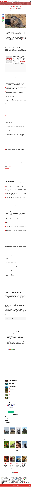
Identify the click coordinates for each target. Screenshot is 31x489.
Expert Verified (13, 8)
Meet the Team (12, 475)
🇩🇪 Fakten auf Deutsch (4, 477)
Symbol (6, 416)
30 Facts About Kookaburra (12, 389)
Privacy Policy (16, 476)
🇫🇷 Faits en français (11, 477)
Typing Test (6, 420)
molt (23, 38)
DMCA (8, 476)
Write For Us (28, 475)
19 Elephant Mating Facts (24, 437)
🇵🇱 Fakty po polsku (22, 481)
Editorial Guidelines (19, 8)
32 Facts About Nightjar (11, 452)
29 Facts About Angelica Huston (17, 451)
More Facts (26, 476)
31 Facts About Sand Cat (12, 392)
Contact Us (23, 475)
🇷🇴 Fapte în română (3, 482)
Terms (11, 476)
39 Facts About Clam (11, 383)
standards (8, 338)
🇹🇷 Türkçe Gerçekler (27, 482)
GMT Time (6, 418)
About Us (2, 475)
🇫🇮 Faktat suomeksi (3, 479)
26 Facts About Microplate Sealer (18, 438)
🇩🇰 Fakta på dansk (12, 478)
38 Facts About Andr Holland (24, 465)
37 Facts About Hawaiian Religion (11, 467)
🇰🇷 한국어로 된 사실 (20, 480)
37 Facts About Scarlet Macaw (6, 452)
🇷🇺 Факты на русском (11, 482)
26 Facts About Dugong (18, 466)
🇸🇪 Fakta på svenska (19, 478)
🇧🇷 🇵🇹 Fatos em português (4, 478)
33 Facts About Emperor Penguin (23, 452)
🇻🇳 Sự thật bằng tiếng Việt (19, 482)
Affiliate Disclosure (3, 476)
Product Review (18, 475)
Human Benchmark (7, 422)
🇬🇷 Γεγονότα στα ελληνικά (18, 479)
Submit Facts (21, 476)
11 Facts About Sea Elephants (12, 438)
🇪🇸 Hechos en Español (18, 477)
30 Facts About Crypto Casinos (13, 380)
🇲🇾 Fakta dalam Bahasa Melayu (5, 481)
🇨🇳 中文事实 (2, 483)
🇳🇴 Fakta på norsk (25, 478)
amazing (16, 39)
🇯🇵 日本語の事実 (13, 480)
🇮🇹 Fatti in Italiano (25, 477)
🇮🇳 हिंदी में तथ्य (25, 479)
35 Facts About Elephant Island (5, 438)
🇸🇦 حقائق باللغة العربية (10, 479)
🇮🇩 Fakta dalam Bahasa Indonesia (5, 480)
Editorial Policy (7, 475)
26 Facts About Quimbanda (6, 466)
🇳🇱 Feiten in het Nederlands (14, 481)
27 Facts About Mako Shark (12, 386)
